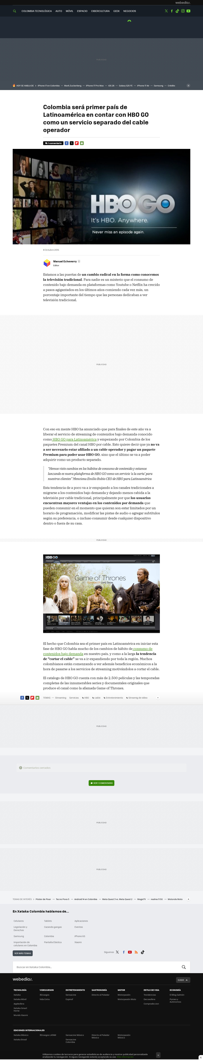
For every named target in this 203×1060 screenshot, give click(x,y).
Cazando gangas (53, 926)
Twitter (166, 11)
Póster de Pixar (43, 899)
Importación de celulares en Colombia (25, 944)
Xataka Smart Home (20, 1009)
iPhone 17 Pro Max (95, 85)
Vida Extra (45, 999)
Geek (116, 11)
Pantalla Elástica (53, 942)
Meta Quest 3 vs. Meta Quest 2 (117, 899)
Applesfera (19, 1003)
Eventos (79, 926)
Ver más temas (22, 953)
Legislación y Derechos (20, 928)
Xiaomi (78, 942)
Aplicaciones (81, 920)
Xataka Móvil (20, 999)
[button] (66, 261)
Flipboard (77, 143)
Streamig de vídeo (137, 697)
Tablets (48, 920)
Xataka (17, 994)
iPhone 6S (80, 936)
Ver (103, 782)
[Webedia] (182, 2)
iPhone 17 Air (143, 85)
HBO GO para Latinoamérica (74, 439)
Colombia (49, 936)
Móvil (69, 11)
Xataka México (21, 1034)
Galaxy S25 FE (126, 85)
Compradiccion (151, 1003)
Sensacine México (75, 1034)
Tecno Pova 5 (63, 899)
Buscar (184, 967)
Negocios (129, 11)
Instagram (183, 11)
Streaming (60, 697)
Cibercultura (100, 11)
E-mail (82, 143)
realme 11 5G (157, 899)
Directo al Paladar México (100, 1036)
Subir (181, 979)
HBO (86, 697)
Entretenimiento (114, 697)
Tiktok (177, 11)
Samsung (158, 85)
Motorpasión (124, 994)
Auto (59, 11)
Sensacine (71, 994)
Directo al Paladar (100, 994)
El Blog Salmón (177, 994)
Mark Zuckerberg (72, 85)
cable (97, 697)
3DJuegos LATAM (48, 1034)
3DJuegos (44, 994)
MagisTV (141, 899)
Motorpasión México (124, 1036)
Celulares (19, 920)
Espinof (69, 999)
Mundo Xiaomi (21, 1015)
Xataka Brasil (20, 1039)
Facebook (172, 11)
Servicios (74, 697)
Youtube (188, 11)
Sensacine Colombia (71, 1040)
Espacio (82, 11)
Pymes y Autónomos (175, 1000)
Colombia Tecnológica (37, 11)
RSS (136, 951)
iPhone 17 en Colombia (49, 85)
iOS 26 (111, 85)
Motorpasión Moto (127, 999)
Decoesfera (149, 999)
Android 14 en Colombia (86, 899)
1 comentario (55, 143)
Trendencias (150, 994)
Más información (125, 1056)
